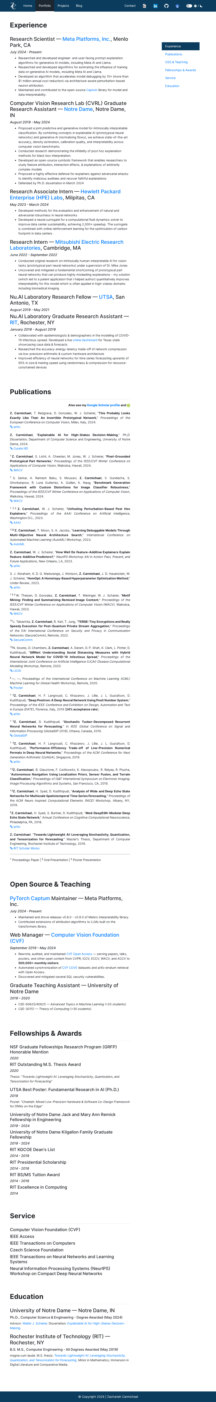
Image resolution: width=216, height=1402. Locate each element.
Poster (18, 687)
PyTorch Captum (30, 898)
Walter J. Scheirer (35, 1323)
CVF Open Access (79, 954)
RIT (14, 322)
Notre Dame (78, 109)
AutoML (19, 544)
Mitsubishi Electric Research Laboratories (66, 245)
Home (27, 5)
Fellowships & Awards (180, 70)
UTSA (106, 297)
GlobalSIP (20, 735)
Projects (63, 5)
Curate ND (20, 448)
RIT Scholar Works (26, 848)
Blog (79, 5)
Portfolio (45, 5)
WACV (18, 470)
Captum (91, 90)
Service (170, 78)
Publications (173, 54)
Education (172, 86)
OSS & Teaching (176, 62)
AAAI (17, 522)
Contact (130, 5)
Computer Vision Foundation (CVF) (64, 938)
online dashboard (85, 340)
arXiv (16, 427)
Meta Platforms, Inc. (86, 39)
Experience (173, 46)
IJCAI (17, 670)
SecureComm (23, 640)
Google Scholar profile (104, 405)
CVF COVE (69, 967)
